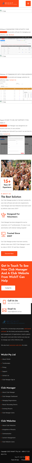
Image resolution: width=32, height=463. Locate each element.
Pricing (4, 367)
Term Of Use (15, 460)
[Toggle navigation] (28, 3)
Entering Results (7, 409)
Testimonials (6, 363)
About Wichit (6, 359)
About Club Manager (8, 392)
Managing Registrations (9, 400)
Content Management (8, 438)
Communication (6, 434)
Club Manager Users (8, 413)
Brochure (11, 35)
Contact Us (12, 80)
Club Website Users (8, 442)
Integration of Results (9, 429)
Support (4, 371)
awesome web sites (16, 345)
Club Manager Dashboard (9, 396)
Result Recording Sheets (9, 405)
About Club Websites (9, 425)
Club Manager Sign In (8, 380)
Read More (3, 32)
